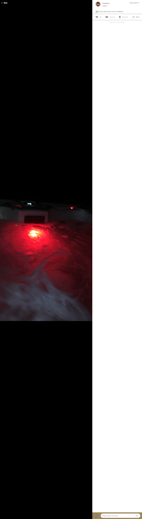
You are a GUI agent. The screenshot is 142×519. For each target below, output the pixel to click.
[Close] (5, 2)
